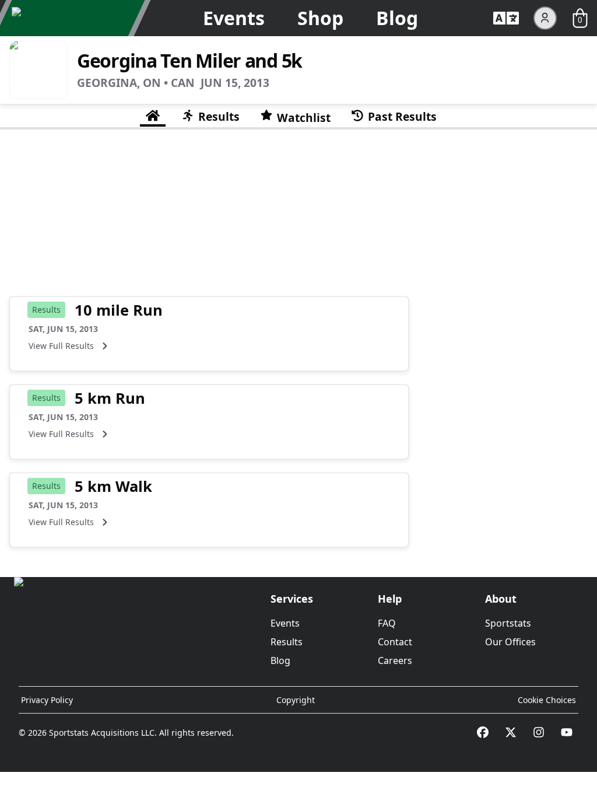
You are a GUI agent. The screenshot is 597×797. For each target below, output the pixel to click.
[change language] (506, 18)
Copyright (295, 699)
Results (287, 641)
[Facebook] (482, 732)
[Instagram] (538, 732)
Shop (320, 17)
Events (234, 17)
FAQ (387, 623)
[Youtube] (566, 732)
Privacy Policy (47, 699)
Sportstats (508, 623)
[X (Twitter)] (510, 732)
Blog (397, 17)
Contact (395, 641)
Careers (395, 660)
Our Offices (510, 641)
